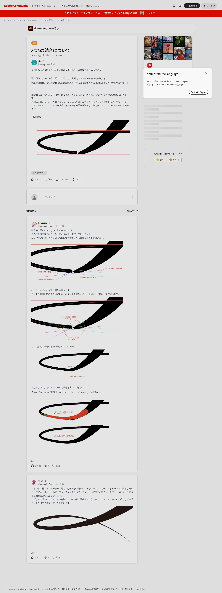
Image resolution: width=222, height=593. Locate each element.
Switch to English (198, 92)
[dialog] (177, 83)
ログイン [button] (151, 84)
